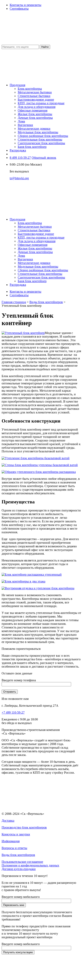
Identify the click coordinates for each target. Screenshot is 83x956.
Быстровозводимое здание (36, 99)
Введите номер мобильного (21, 897)
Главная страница (14, 302)
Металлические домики (34, 128)
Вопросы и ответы (14, 848)
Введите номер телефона (19, 680)
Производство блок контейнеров (24, 827)
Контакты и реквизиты (25, 5)
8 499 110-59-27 (20, 157)
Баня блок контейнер (32, 146)
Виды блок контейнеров (46, 302)
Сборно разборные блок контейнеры (43, 136)
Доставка (8, 820)
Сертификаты (19, 8)
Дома (21, 121)
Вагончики (25, 125)
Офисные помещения (32, 110)
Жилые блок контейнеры (35, 114)
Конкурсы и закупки (16, 834)
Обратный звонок (44, 157)
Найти (45, 46)
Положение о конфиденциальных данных (30, 865)
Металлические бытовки (35, 92)
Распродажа (18, 150)
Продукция (17, 85)
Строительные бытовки (34, 96)
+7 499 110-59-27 (13, 712)
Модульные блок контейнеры (38, 132)
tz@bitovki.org (19, 178)
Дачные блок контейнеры (35, 117)
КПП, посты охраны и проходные (41, 103)
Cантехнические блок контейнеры (41, 143)
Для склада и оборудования (36, 107)
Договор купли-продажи (19, 869)
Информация (11, 841)
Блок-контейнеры (30, 88)
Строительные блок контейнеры (40, 139)
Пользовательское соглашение (22, 861)
